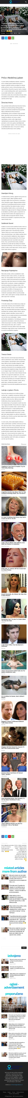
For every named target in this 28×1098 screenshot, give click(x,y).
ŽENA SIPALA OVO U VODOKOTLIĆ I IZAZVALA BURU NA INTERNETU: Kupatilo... (18, 975)
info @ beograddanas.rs (17, 1084)
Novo (6, 5)
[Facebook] (2, 38)
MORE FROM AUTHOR (14, 871)
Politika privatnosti (20, 1092)
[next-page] (5, 938)
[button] (26, 2)
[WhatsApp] (12, 38)
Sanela (3, 33)
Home (2, 5)
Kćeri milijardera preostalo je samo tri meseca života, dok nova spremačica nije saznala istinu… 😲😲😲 (7, 848)
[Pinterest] (9, 38)
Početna (4, 1092)
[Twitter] (6, 38)
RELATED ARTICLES (14, 868)
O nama (13, 1092)
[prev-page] (2, 938)
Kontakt (9, 1092)
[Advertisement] (14, 58)
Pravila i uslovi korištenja (14, 1093)
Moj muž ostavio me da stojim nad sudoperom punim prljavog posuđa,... (18, 961)
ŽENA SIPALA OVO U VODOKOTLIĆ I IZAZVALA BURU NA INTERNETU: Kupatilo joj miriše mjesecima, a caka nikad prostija (18, 899)
